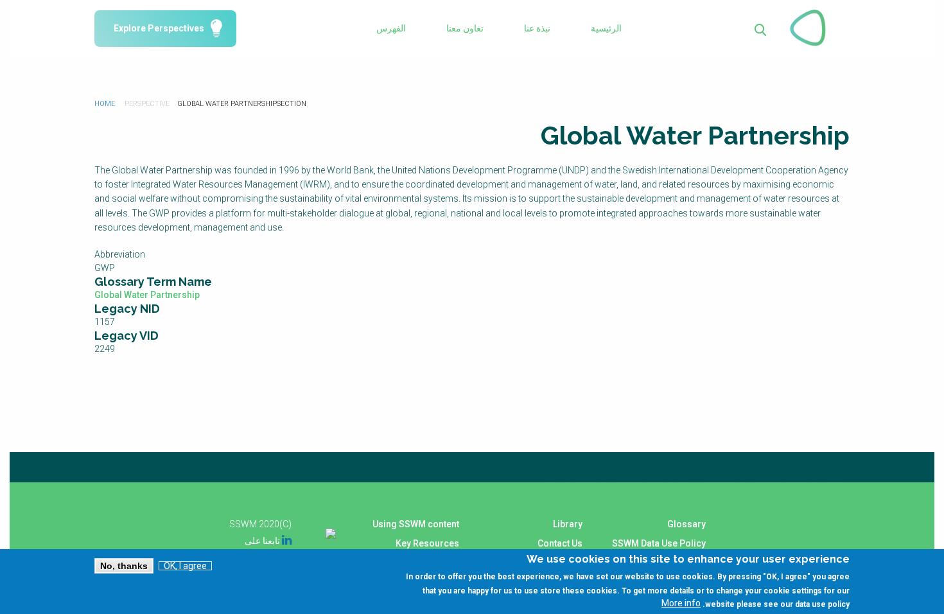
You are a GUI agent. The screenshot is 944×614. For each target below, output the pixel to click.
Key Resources (427, 543)
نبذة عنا (537, 28)
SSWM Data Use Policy (659, 543)
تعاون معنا (465, 28)
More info (681, 603)
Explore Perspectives (159, 28)
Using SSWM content (415, 524)
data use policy (822, 603)
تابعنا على (268, 541)
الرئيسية (606, 28)
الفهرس (391, 28)
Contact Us (560, 543)
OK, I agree (185, 565)
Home (104, 104)
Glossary (686, 524)
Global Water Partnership (147, 295)
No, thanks (124, 566)
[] (761, 28)
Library (567, 524)
